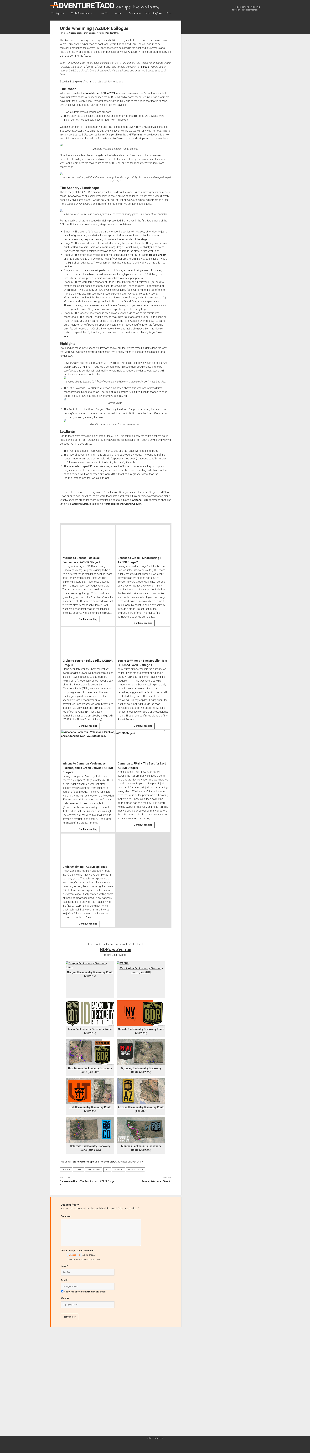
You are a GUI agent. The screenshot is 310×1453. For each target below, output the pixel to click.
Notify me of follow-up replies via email (85, 1291)
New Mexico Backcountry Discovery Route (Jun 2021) (90, 1070)
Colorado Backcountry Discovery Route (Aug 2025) (90, 1148)
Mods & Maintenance (82, 13)
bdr (107, 1169)
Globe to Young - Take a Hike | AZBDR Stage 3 (88, 663)
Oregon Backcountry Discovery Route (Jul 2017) (90, 974)
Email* (64, 1280)
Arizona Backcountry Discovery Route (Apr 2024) (92, 33)
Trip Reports (57, 13)
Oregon (110, 134)
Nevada (120, 134)
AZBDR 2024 (93, 1169)
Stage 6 (145, 66)
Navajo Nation (135, 1169)
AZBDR (78, 1169)
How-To (104, 13)
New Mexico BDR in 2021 (100, 93)
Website (65, 1298)
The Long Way (106, 1161)
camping (118, 1169)
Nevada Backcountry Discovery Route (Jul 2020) (141, 1031)
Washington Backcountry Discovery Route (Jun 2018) (141, 970)
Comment (66, 1216)
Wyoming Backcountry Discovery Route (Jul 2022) (141, 1070)
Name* (64, 1266)
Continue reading (89, 620)
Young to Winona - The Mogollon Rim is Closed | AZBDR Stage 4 (142, 663)
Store (169, 13)
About (118, 13)
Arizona (137, 499)
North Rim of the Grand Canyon (122, 503)
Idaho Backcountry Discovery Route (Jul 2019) (90, 1031)
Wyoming (137, 134)
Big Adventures (81, 1161)
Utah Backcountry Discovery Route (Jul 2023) (90, 1109)
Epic (92, 1161)
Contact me (134, 13)
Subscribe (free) (153, 13)
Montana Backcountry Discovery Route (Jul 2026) (141, 1148)
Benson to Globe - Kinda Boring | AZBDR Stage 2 (139, 560)
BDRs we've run (115, 949)
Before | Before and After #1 (156, 1181)
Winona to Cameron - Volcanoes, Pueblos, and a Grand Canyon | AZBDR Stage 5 (88, 768)
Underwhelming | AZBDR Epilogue (85, 866)
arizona (66, 1169)
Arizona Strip (80, 503)
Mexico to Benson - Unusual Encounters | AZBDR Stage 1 (81, 560)
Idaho (101, 134)
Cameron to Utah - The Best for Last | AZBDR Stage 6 (142, 766)
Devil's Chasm (157, 254)
